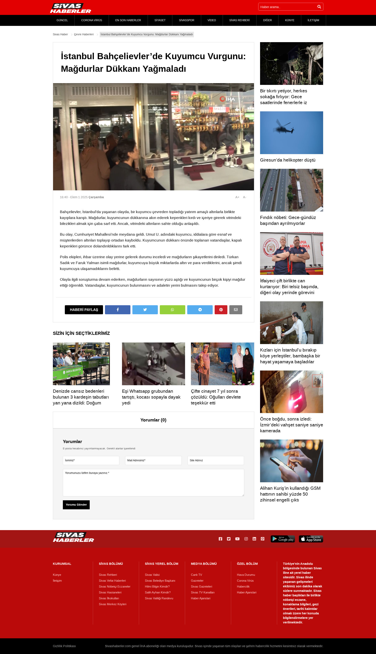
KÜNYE (289, 20)
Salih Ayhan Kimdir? (158, 592)
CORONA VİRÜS (91, 20)
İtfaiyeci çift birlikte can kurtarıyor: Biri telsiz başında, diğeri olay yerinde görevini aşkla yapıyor (289, 289)
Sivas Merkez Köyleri (112, 604)
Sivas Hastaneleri (110, 592)
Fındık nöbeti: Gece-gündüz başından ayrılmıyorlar (288, 220)
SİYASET (160, 20)
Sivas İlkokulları (109, 598)
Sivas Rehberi (108, 575)
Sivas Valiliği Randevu (159, 598)
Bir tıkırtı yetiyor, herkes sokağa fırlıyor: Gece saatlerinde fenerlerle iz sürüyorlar (283, 99)
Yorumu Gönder (76, 505)
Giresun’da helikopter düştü (287, 160)
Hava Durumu (246, 575)
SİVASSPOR (186, 20)
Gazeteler (197, 581)
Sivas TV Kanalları (203, 592)
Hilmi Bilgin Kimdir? (157, 587)
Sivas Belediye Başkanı (160, 581)
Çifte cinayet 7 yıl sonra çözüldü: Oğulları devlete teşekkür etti (216, 397)
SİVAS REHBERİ (239, 20)
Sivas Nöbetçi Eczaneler (114, 587)
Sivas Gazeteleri (201, 587)
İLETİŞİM (313, 20)
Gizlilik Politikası (64, 646)
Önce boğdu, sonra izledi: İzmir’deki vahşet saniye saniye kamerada (291, 425)
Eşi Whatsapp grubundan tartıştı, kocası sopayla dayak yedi (151, 397)
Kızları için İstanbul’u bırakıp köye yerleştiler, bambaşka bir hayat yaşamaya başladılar (290, 356)
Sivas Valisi (152, 575)
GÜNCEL (62, 20)
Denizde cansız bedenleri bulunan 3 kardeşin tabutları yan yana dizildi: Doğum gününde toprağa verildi (81, 400)
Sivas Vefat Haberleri (112, 581)
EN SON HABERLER (128, 20)
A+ (237, 197)
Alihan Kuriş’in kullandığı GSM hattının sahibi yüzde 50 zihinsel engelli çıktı (290, 494)
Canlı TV (196, 575)
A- (244, 197)
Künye (57, 575)
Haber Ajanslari (200, 598)
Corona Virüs (245, 581)
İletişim (57, 581)
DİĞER (267, 20)
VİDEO (212, 20)
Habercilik (243, 587)
